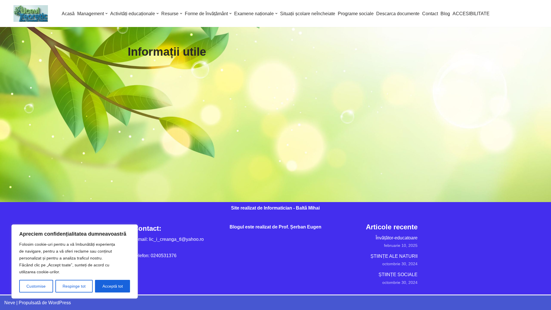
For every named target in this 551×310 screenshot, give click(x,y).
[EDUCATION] (32, 13)
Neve (9, 302)
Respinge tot (74, 286)
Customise (36, 286)
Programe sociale (356, 13)
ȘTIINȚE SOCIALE (398, 274)
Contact (430, 13)
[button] (106, 13)
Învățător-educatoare (397, 237)
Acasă (68, 13)
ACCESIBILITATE (471, 13)
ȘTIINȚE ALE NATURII (394, 256)
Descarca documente (398, 13)
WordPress (59, 302)
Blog (445, 13)
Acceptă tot (112, 286)
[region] (74, 261)
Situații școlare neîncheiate (307, 13)
